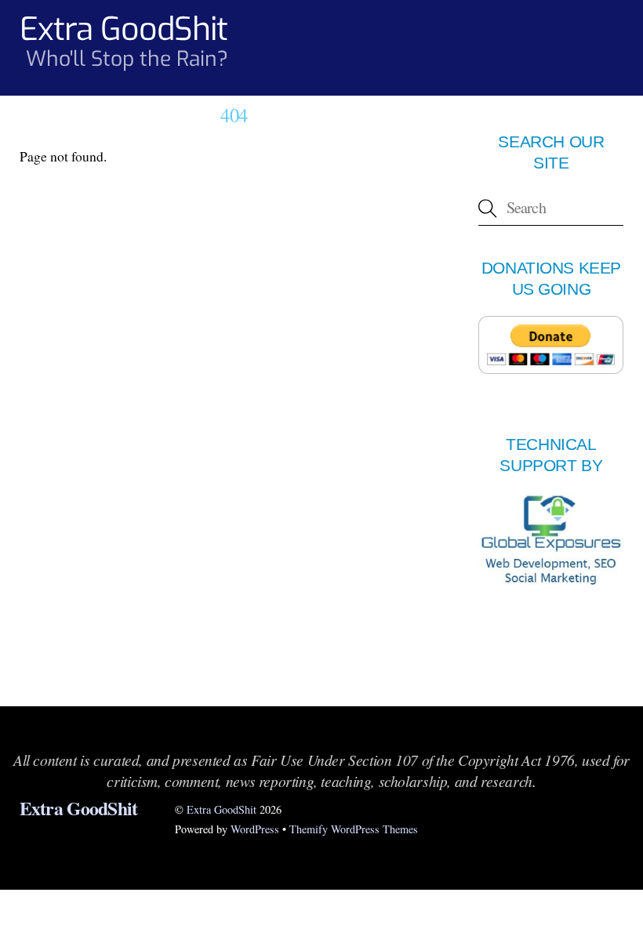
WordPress (255, 829)
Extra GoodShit (221, 809)
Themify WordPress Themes (353, 829)
